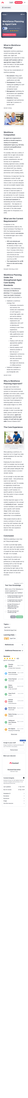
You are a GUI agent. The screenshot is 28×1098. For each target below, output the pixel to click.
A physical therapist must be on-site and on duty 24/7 (15, 596)
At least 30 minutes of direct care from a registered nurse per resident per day (13, 606)
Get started (18, 2)
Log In (11, 2)
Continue (19, 616)
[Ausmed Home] (2, 2)
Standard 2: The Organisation (12, 288)
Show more (14, 734)
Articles (4, 14)
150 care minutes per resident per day (13, 611)
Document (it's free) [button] (9, 34)
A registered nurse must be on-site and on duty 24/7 (14, 600)
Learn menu (7, 7)
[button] (24, 2)
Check (13, 616)
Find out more (14, 750)
